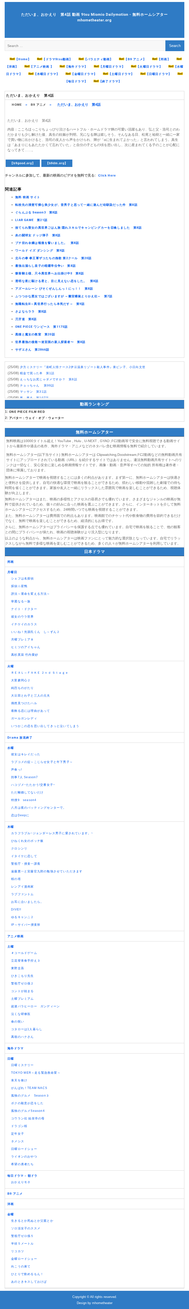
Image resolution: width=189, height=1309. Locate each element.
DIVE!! (16, 909)
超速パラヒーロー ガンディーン (35, 1006)
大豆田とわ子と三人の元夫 (30, 695)
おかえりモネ (21, 1182)
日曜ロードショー (24, 1149)
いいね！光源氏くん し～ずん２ (35, 632)
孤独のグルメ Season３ (30, 1095)
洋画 (10, 1204)
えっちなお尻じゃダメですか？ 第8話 (48, 379)
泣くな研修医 (21, 1014)
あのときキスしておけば (29, 1281)
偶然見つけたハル (24, 703)
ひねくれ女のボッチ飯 (27, 841)
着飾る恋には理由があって (30, 711)
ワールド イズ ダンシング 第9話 (40, 250)
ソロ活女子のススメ (25, 1228)
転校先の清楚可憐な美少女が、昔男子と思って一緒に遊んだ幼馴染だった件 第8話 (76, 205)
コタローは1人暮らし (26, 1029)
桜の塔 (16, 879)
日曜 (10, 1058)
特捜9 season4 (23, 800)
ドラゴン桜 (19, 1126)
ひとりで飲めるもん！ (27, 1274)
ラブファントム (22, 894)
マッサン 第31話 (33, 391)
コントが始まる (22, 991)
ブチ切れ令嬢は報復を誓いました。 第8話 (47, 243)
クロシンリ (19, 848)
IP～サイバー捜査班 (25, 924)
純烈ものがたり (22, 688)
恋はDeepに (20, 815)
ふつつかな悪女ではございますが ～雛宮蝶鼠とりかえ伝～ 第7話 (63, 296)
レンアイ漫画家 (22, 886)
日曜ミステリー (22, 1065)
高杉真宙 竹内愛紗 (24, 654)
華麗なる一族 (21, 601)
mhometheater (102, 1303)
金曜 (10, 1214)
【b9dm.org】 (57, 163)
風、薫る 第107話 (34, 398)
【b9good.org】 (22, 163)
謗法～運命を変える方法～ (30, 593)
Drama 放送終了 (19, 737)
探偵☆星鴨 (19, 586)
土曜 (10, 946)
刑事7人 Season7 (24, 777)
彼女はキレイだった (25, 754)
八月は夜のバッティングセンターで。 (38, 807)
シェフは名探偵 (22, 578)
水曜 (10, 748)
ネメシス (17, 1141)
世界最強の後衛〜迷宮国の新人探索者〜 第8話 (50, 342)
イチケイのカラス (24, 624)
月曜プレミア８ (22, 639)
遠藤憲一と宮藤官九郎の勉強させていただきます (46, 871)
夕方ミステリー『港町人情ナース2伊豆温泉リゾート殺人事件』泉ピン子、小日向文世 (82, 367)
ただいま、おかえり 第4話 (30, 95)
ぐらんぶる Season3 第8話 (36, 212)
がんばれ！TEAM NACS (29, 1088)
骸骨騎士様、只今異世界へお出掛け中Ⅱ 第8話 (49, 273)
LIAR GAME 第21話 (31, 220)
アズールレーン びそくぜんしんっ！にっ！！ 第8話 (54, 288)
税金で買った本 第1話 (37, 373)
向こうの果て (21, 1266)
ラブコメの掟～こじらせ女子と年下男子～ (42, 762)
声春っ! (16, 769)
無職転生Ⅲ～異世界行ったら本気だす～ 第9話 (50, 304)
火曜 (10, 666)
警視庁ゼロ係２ (22, 983)
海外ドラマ (15, 1048)
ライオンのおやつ (24, 1156)
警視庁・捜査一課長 (25, 863)
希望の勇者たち (22, 1164)
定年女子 (17, 1133)
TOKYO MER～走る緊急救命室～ (36, 1072)
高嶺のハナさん (22, 1037)
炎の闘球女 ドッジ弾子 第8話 (38, 235)
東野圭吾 (17, 968)
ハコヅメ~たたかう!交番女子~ (33, 785)
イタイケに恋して (24, 856)
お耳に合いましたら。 (27, 902)
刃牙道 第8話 (26, 319)
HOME (17, 104)
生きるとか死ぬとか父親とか (32, 1220)
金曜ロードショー (24, 1259)
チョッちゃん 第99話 (37, 385)
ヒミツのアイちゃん (25, 647)
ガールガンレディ (24, 718)
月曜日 (12, 572)
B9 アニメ (38, 104)
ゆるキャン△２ (22, 917)
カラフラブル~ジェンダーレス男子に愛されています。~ (52, 833)
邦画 (10, 562)
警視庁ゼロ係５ (22, 1236)
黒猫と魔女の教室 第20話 (35, 334)
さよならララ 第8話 (31, 311)
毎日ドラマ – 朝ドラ (22, 1175)
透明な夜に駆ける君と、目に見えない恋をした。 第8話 (56, 281)
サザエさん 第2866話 (32, 349)
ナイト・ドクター (24, 609)
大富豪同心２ (21, 680)
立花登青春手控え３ (25, 960)
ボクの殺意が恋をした (27, 1103)
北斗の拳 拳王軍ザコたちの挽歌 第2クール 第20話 (53, 258)
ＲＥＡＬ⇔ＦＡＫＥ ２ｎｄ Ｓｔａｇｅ (39, 672)
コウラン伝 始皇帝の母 (28, 1118)
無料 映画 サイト (27, 197)
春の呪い (17, 1021)
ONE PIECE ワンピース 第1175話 (41, 326)
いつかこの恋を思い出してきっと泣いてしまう (45, 726)
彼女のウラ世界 (22, 616)
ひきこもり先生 (22, 976)
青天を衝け (19, 1080)
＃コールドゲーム (24, 953)
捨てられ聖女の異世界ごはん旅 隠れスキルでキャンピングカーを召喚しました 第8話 (78, 227)
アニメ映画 (15, 936)
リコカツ (17, 1251)
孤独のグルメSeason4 (28, 1111)
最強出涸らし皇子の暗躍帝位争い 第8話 (45, 266)
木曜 (10, 827)
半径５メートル (22, 1243)
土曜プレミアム (22, 998)
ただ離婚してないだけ (27, 792)
